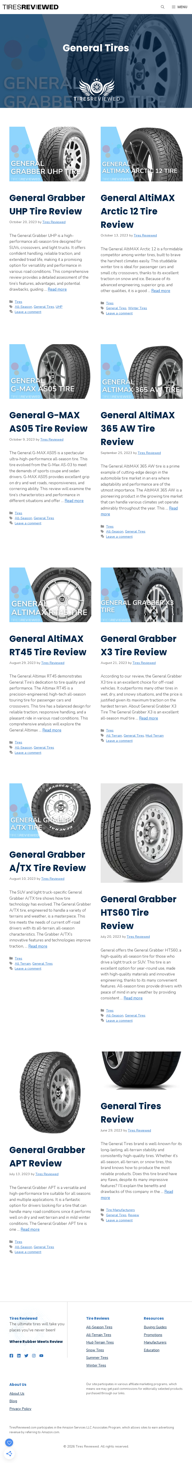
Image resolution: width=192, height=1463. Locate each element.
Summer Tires (97, 1357)
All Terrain (114, 735)
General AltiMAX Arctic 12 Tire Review (138, 211)
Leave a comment (28, 311)
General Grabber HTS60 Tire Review (139, 912)
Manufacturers (155, 1342)
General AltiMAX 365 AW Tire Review (138, 428)
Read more (57, 289)
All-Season (23, 306)
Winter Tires (137, 308)
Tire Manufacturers (120, 1210)
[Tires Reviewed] (30, 7)
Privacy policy (20, 1408)
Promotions (153, 1335)
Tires (18, 301)
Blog (13, 1401)
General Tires (44, 306)
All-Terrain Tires (98, 1335)
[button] (162, 7)
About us (16, 1393)
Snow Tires (95, 1350)
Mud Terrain (155, 735)
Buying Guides (155, 1327)
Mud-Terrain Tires (100, 1342)
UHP (59, 306)
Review (133, 1215)
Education (151, 1350)
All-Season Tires (99, 1327)
